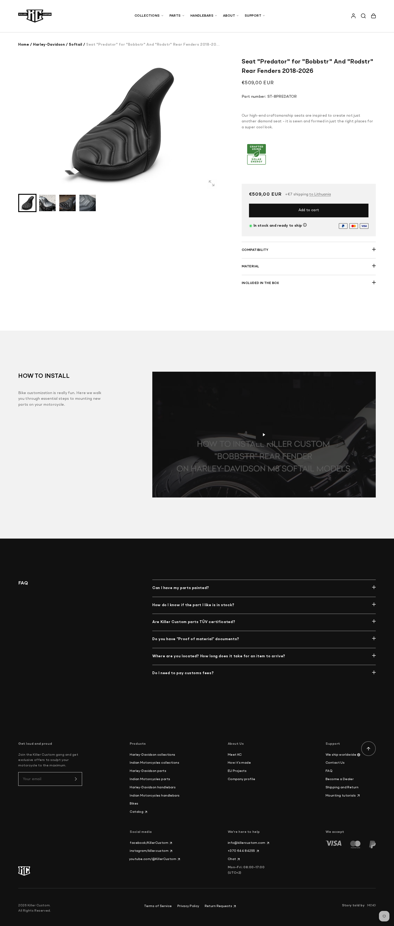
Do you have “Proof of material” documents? (195, 639)
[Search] (363, 16)
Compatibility (255, 250)
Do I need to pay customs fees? (183, 673)
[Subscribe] (76, 779)
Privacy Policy (188, 906)
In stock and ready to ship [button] (278, 226)
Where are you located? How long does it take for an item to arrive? (218, 656)
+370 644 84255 (241, 850)
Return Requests (218, 906)
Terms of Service (158, 906)
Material (250, 266)
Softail (75, 45)
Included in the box (260, 283)
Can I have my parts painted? (180, 588)
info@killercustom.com (246, 842)
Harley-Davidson (49, 45)
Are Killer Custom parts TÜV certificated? (193, 622)
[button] (149, 16)
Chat (232, 859)
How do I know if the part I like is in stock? (193, 605)
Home (23, 45)
